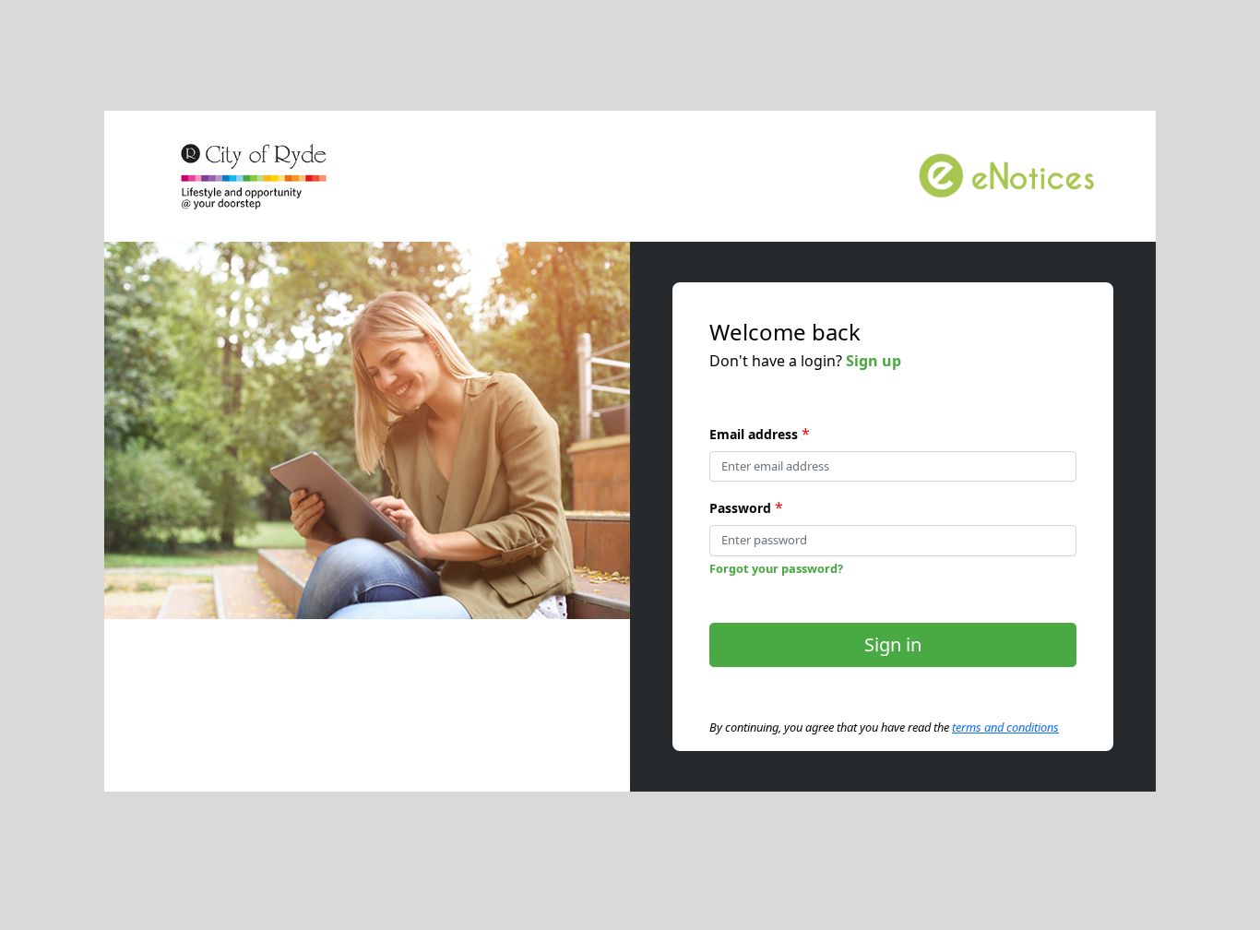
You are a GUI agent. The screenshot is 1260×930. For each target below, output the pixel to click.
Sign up (873, 361)
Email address (753, 434)
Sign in (892, 644)
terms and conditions (1005, 727)
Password (740, 508)
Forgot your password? (776, 568)
